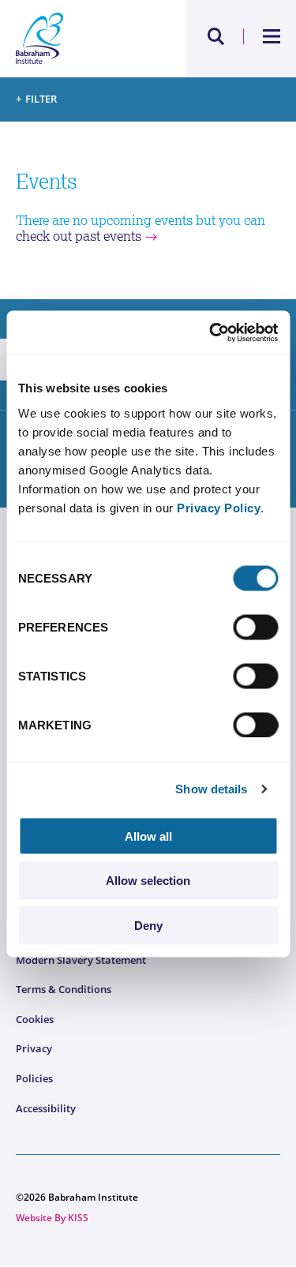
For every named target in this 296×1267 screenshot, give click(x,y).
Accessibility (46, 1108)
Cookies (35, 1019)
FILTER (41, 99)
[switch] (255, 626)
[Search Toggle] (216, 36)
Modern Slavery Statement (81, 960)
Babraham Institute (82, 38)
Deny (148, 925)
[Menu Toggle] (272, 36)
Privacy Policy (218, 507)
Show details (211, 789)
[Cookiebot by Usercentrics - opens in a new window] (211, 332)
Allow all (148, 835)
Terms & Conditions (63, 989)
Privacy (34, 1048)
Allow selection (148, 880)
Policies (34, 1078)
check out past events (78, 236)
